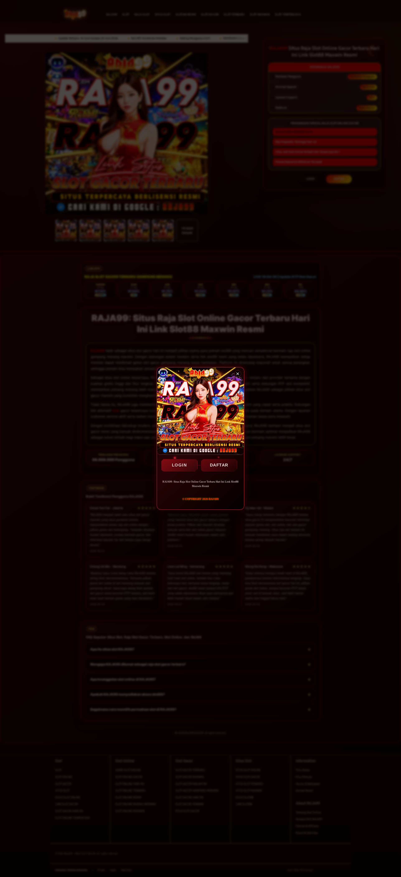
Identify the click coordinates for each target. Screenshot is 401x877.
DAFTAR (219, 465)
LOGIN (179, 465)
